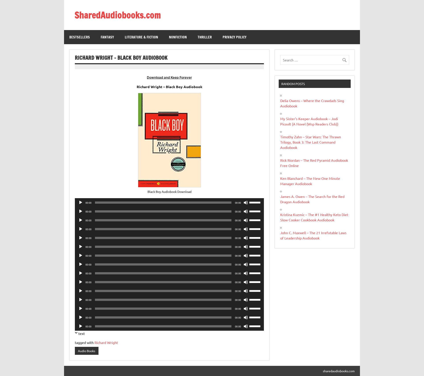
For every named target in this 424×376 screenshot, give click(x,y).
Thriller (205, 37)
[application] (169, 202)
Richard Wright (106, 342)
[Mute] (246, 202)
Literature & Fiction (141, 37)
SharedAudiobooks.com (118, 15)
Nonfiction (178, 37)
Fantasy (107, 37)
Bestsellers (79, 37)
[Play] (80, 202)
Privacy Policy (234, 37)
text (81, 333)
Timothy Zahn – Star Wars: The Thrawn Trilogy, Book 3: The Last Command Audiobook (310, 142)
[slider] (255, 202)
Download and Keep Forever (169, 77)
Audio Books (86, 351)
